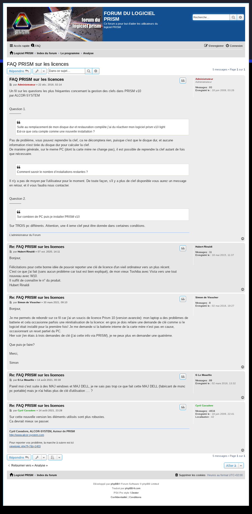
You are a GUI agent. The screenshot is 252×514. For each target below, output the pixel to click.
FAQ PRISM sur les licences (38, 64)
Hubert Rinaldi (203, 246)
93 (210, 87)
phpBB (115, 483)
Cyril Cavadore (204, 405)
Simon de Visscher (206, 297)
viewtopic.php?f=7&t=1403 (25, 446)
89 (210, 380)
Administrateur (204, 79)
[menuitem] (36, 46)
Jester (135, 492)
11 (210, 252)
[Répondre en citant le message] (183, 80)
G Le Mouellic (203, 375)
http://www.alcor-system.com (26, 434)
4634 (212, 411)
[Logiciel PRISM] (55, 24)
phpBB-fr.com (132, 488)
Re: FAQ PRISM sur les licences (36, 247)
